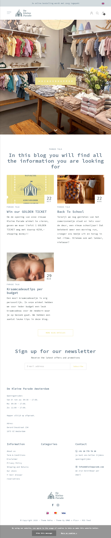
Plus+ (76, 520)
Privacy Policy (14, 463)
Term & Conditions (16, 455)
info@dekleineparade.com (91, 467)
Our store (12, 471)
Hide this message (44, 533)
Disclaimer (12, 459)
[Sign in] (91, 13)
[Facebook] (52, 505)
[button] (9, 12)
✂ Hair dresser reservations (14, 477)
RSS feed (86, 520)
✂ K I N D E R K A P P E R (55, 81)
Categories (49, 444)
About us (11, 451)
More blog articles (55, 332)
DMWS (68, 520)
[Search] (97, 13)
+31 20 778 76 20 (87, 451)
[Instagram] (58, 505)
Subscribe (78, 366)
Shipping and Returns (17, 467)
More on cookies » (69, 533)
